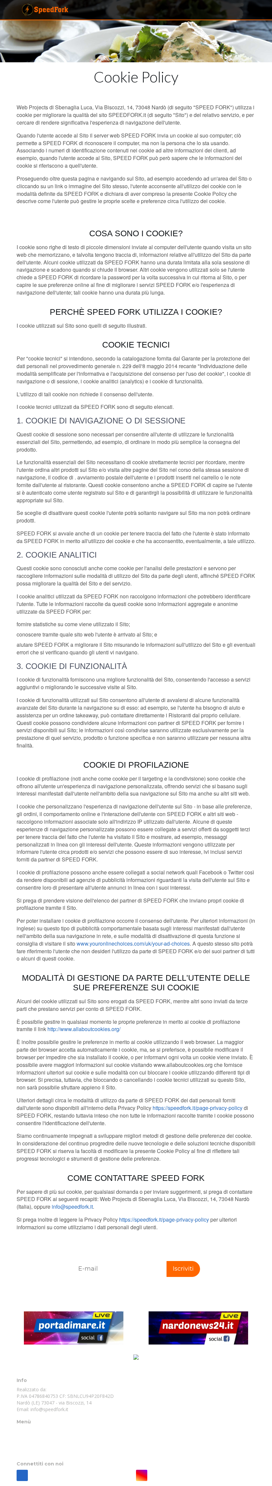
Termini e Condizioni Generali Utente (56, 1451)
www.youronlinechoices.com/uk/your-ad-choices (133, 943)
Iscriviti (183, 1268)
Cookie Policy (31, 1438)
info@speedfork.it (72, 1206)
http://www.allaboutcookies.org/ (83, 1029)
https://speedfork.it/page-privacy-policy (197, 1108)
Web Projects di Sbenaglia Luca (85, 1389)
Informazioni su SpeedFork (45, 1431)
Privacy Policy (31, 1444)
